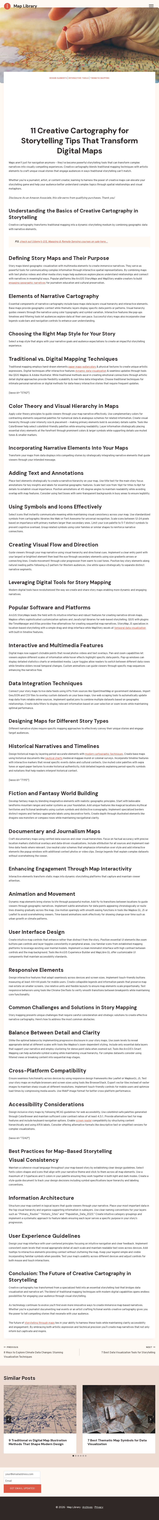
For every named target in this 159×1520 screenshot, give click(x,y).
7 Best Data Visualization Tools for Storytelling (128, 1350)
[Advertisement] (79, 103)
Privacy (98, 1507)
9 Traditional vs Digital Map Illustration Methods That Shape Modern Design (38, 1442)
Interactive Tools (79, 78)
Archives (87, 1507)
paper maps (75, 367)
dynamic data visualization (90, 371)
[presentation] (40, 1409)
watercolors (89, 367)
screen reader (84, 1121)
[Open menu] (151, 6)
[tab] (73, 1456)
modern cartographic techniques (104, 754)
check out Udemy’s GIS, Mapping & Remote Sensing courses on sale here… (64, 241)
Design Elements (58, 78)
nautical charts (53, 758)
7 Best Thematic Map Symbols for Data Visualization (117, 1442)
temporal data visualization (130, 628)
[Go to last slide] (8, 1419)
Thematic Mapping (99, 78)
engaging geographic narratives (27, 283)
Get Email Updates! (22, 1488)
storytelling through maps (40, 1323)
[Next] (150, 1419)
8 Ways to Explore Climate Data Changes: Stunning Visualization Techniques (33, 1352)
